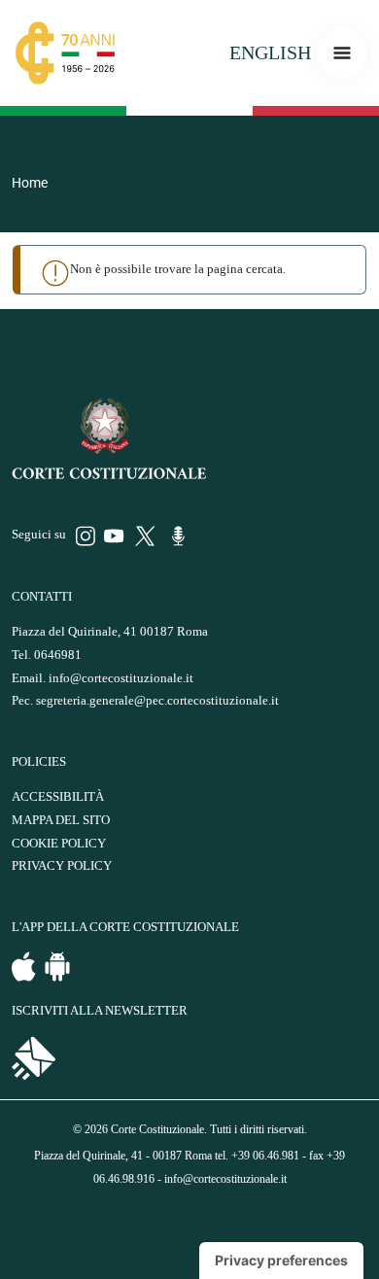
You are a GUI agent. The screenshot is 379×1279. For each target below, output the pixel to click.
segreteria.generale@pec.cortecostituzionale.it (157, 701)
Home (30, 182)
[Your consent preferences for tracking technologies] (281, 1260)
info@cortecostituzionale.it (121, 678)
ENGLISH (270, 52)
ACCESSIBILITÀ (58, 797)
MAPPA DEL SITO (61, 820)
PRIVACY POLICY (62, 866)
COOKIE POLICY (59, 843)
